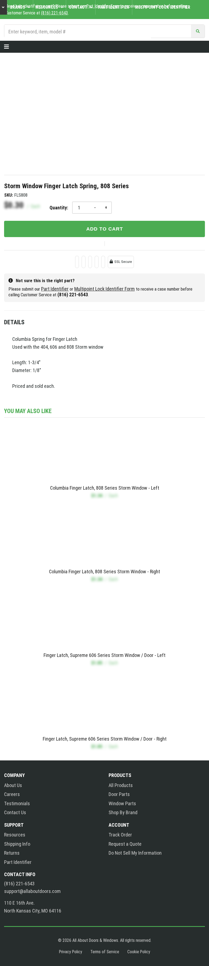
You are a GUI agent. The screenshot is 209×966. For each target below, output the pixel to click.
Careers (12, 794)
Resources (14, 835)
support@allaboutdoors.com (32, 891)
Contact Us (15, 812)
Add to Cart (104, 229)
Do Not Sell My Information (135, 853)
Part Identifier (55, 289)
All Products (121, 785)
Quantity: (59, 207)
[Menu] (6, 47)
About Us (13, 785)
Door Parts (119, 794)
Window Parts (122, 803)
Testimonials (17, 803)
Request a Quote (125, 844)
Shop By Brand (123, 812)
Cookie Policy (138, 951)
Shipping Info (17, 844)
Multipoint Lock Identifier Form (104, 289)
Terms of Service (104, 951)
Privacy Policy (70, 951)
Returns (12, 853)
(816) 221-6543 (19, 883)
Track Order (120, 835)
